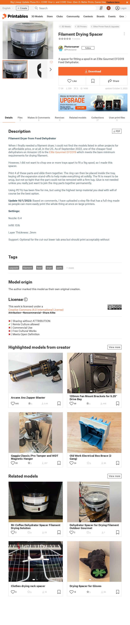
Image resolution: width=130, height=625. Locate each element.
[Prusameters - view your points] (109, 8)
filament (27, 267)
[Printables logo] (15, 16)
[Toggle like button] (13, 403)
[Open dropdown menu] (124, 34)
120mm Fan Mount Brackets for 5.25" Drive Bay (93, 398)
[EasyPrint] (101, 8)
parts (59, 267)
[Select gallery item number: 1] (32, 391)
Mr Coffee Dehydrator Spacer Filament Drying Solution (35, 526)
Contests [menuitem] (88, 16)
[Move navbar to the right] (126, 16)
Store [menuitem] (50, 16)
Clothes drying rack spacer (28, 585)
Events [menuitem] (112, 16)
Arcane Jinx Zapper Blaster (28, 397)
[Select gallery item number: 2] (35, 391)
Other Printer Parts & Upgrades (106, 26)
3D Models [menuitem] (37, 16)
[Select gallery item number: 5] (99, 520)
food (39, 267)
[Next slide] (50, 69)
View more (114, 347)
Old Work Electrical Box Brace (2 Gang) (90, 457)
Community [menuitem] (73, 16)
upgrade (13, 267)
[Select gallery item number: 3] (38, 391)
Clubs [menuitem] (59, 16)
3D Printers (82, 26)
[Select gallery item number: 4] (97, 520)
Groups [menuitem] (123, 16)
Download (94, 71)
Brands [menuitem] (100, 16)
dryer (49, 267)
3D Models (66, 26)
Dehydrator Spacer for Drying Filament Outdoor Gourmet (94, 526)
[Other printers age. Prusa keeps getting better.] (92, 102)
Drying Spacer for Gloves (85, 585)
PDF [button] (118, 131)
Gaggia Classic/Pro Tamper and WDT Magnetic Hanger (34, 457)
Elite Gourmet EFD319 (62, 152)
